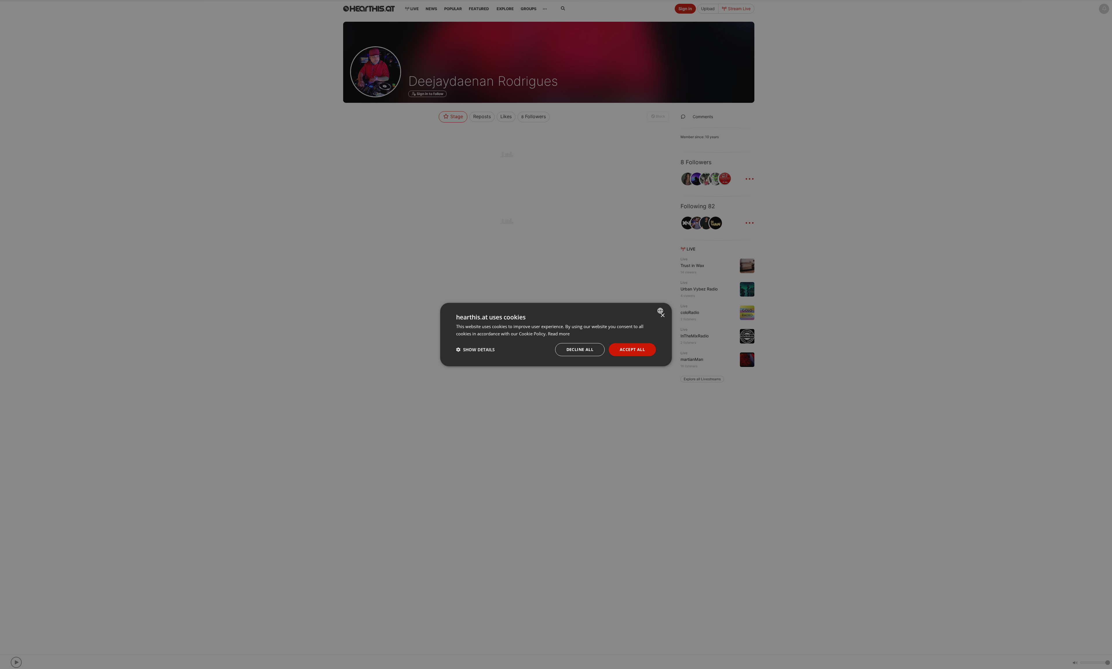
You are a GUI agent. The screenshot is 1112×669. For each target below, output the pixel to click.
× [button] (662, 315)
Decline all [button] (579, 349)
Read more (559, 334)
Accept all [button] (632, 349)
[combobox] (661, 311)
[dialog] (556, 334)
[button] (475, 349)
